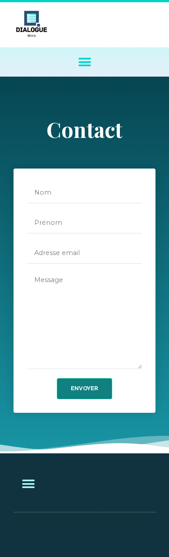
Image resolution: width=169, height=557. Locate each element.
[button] (84, 62)
